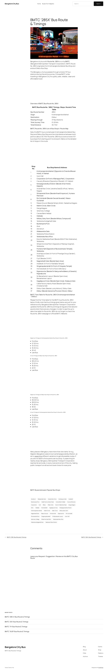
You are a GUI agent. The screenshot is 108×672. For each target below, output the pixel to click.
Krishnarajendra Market (36, 510)
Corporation (34, 505)
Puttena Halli (53, 513)
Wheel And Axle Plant (46, 519)
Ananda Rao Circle (52, 499)
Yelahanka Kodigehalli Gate (37, 522)
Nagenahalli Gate (35, 513)
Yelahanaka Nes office (58, 519)
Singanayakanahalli (45, 516)
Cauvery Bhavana (71, 502)
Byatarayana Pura (35, 502)
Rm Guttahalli (69, 513)
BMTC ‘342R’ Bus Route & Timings (17, 631)
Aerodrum (33, 499)
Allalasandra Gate (42, 499)
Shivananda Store (35, 516)
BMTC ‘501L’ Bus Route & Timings (91, 537)
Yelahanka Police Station (51, 522)
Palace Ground (44, 513)
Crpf (40, 505)
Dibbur (44, 505)
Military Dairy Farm (64, 510)
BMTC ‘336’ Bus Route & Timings (16, 537)
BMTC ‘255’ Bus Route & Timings (16, 622)
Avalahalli (71, 499)
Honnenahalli (44, 507)
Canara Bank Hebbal (60, 502)
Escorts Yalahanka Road (60, 505)
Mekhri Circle (47, 510)
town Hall (67, 516)
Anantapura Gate (62, 499)
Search (98, 4)
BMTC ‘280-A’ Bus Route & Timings (17, 617)
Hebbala (37, 507)
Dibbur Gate (50, 505)
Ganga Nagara (71, 505)
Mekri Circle (55, 510)
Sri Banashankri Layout (57, 516)
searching (38, 456)
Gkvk (32, 507)
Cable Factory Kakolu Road (47, 502)
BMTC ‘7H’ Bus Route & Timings (16, 627)
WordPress (100, 667)
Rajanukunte (61, 513)
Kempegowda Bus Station (65, 507)
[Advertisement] (54, 91)
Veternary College (35, 519)
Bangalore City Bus (12, 4)
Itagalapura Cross (53, 507)
